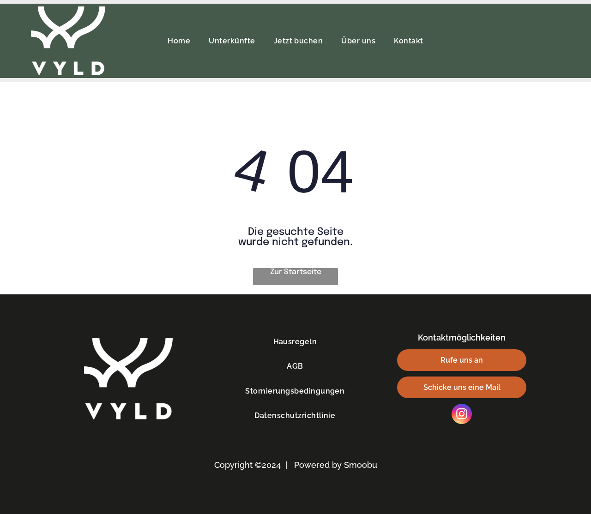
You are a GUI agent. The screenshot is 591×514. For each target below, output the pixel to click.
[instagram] (462, 415)
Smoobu (360, 465)
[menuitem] (178, 41)
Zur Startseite (295, 272)
